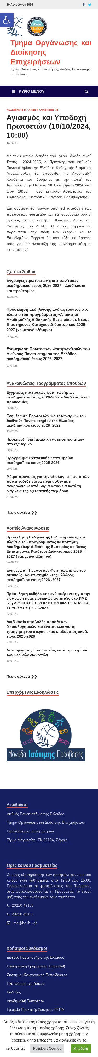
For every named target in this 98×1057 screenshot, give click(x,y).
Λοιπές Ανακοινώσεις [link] (43, 109)
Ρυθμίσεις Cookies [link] (47, 1048)
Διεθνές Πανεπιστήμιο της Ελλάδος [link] (35, 957)
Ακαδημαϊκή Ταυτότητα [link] (25, 1001)
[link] (7, 20)
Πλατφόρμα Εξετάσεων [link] (25, 983)
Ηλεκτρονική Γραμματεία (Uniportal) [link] (36, 966)
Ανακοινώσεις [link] (16, 109)
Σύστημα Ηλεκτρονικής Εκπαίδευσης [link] (37, 975)
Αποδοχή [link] (81, 1048)
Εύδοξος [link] (14, 992)
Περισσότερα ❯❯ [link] (22, 512)
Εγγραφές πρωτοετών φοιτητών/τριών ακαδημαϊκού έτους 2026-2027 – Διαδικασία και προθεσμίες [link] (46, 285)
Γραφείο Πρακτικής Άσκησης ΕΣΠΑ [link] (35, 1009)
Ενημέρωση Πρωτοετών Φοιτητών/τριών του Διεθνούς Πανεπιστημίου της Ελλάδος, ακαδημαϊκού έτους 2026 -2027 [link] (48, 354)
